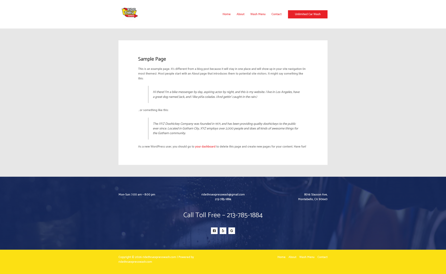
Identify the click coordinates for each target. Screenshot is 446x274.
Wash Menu (258, 14)
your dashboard (205, 146)
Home (226, 14)
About (240, 14)
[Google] (231, 230)
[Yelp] (223, 230)
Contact (276, 14)
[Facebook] (214, 230)
